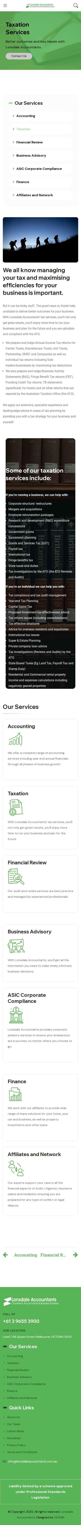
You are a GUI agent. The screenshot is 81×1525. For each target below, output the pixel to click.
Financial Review (29, 142)
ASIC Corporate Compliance (39, 168)
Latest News (15, 1431)
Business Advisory (31, 155)
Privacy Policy (16, 1445)
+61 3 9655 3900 (21, 1321)
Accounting (25, 116)
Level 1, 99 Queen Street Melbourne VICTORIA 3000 (37, 1337)
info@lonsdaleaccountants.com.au (32, 1461)
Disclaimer (14, 1438)
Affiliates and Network (34, 195)
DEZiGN (59, 1517)
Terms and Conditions (22, 1452)
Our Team (13, 1424)
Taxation (23, 129)
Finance (22, 182)
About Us (13, 1417)
